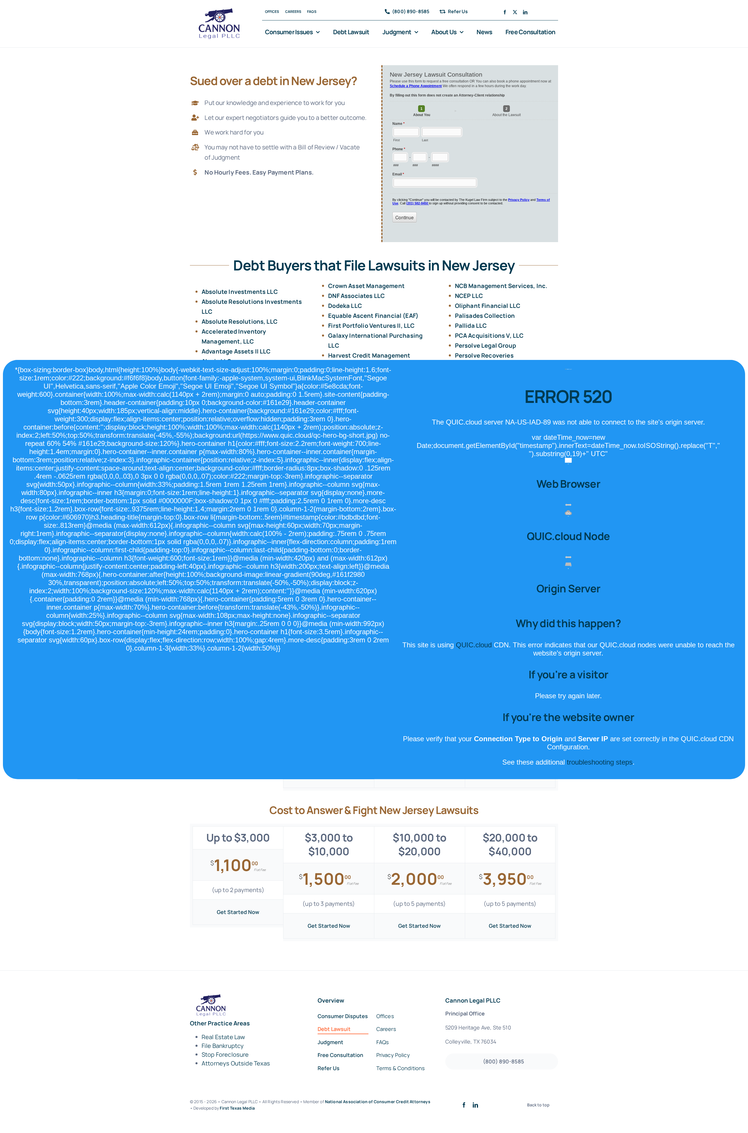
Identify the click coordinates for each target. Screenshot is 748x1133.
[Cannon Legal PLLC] (221, 11)
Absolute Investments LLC (240, 292)
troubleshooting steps (600, 762)
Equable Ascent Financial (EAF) (373, 316)
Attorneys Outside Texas (236, 1063)
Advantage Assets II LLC (236, 351)
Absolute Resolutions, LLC (240, 321)
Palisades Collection (485, 316)
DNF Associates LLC (356, 296)
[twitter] (515, 12)
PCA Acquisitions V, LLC (489, 335)
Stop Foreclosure (225, 1054)
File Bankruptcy (223, 1046)
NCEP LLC (469, 296)
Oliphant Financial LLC (488, 306)
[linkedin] (525, 12)
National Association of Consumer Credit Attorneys (377, 1101)
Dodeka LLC (345, 306)
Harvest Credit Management (369, 355)
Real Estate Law (223, 1037)
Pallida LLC (471, 326)
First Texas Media (237, 1108)
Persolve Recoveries (484, 355)
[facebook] (505, 12)
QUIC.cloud (474, 645)
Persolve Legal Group (485, 345)
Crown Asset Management (366, 286)
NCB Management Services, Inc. (501, 286)
